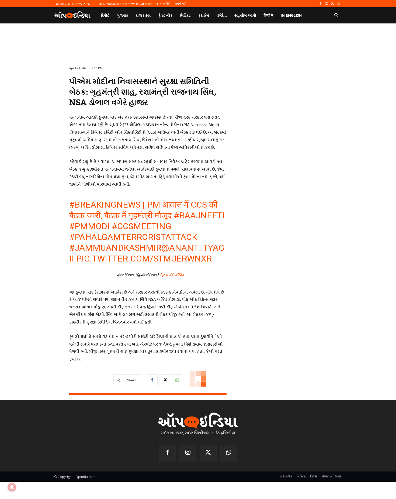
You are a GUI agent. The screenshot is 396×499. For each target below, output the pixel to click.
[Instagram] (327, 4)
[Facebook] (320, 4)
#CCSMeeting (141, 226)
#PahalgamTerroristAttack (133, 237)
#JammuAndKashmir (115, 248)
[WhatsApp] (339, 4)
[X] (332, 4)
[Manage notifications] (12, 487)
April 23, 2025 (172, 274)
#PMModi (89, 226)
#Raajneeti (199, 215)
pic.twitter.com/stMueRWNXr (144, 258)
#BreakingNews (104, 204)
